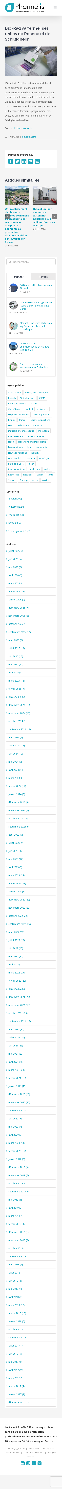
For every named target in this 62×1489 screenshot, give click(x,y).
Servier (11, 480)
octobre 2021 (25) (18, 1013)
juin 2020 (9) (15, 1118)
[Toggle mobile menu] (55, 7)
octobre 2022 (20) (18, 915)
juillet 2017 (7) (15, 1345)
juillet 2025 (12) (16, 648)
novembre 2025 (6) (18, 615)
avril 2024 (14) (15, 769)
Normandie (41, 447)
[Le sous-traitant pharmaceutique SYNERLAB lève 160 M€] (13, 344)
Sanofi (40, 474)
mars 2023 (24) (16, 875)
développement (41, 414)
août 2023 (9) (15, 834)
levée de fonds (15, 447)
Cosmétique (14, 409)
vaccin (35, 480)
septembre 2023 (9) (18, 826)
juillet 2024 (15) (16, 745)
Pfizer (31, 463)
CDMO (42, 398)
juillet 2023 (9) (15, 842)
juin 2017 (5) (15, 1353)
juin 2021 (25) (15, 1045)
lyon (29, 447)
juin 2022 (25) (15, 948)
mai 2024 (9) (15, 761)
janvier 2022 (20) (17, 988)
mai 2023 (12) (15, 859)
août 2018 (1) (15, 1264)
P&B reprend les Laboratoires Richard (36, 287)
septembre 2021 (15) (19, 1021)
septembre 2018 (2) (18, 1256)
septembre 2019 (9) (18, 1191)
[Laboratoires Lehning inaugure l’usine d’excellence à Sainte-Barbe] (13, 303)
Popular (18, 276)
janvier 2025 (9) (16, 696)
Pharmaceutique (16, 469)
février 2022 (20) (17, 980)
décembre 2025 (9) (18, 607)
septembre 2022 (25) (19, 923)
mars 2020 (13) (16, 1142)
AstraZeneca (14, 392)
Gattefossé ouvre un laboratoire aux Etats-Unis (34, 365)
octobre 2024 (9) (17, 721)
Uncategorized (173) (19, 531)
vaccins (45, 480)
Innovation (43, 430)
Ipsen (11, 441)
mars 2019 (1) (15, 1215)
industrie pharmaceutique (21, 430)
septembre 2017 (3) (18, 1337)
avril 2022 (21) (15, 964)
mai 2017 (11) (15, 1361)
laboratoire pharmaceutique (32, 441)
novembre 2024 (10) (19, 713)
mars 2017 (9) (15, 1378)
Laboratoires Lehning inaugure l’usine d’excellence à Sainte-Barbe (36, 305)
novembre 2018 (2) (18, 1240)
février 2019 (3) (16, 1224)
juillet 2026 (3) (15, 550)
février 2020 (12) (17, 1151)
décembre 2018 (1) (18, 1232)
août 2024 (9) (15, 737)
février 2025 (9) (16, 688)
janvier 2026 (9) (16, 599)
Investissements (36, 436)
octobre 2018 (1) (17, 1248)
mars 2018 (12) (16, 1305)
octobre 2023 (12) (18, 818)
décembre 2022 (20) (19, 899)
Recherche (13, 474)
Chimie (34, 403)
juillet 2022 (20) (16, 940)
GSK (10, 425)
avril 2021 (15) (15, 1061)
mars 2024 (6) (15, 778)
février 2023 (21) (17, 883)
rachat (47, 469)
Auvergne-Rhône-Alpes (36, 392)
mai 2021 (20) (15, 1053)
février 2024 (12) (17, 786)
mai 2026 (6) (15, 567)
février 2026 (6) (16, 591)
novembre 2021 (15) (19, 1005)
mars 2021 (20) (16, 1069)
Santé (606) (14, 522)
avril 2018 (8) (15, 1297)
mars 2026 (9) (15, 583)
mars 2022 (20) (16, 972)
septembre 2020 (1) (18, 1110)
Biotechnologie (27, 398)
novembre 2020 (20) (19, 1102)
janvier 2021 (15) (17, 1086)
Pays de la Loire (16, 463)
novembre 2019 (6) (18, 1175)
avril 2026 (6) (15, 575)
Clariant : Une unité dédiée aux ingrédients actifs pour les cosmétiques (36, 326)
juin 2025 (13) (15, 656)
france (22, 420)
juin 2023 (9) (15, 850)
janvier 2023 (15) (17, 891)
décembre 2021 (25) (19, 996)
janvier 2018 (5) (16, 1321)
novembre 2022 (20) (19, 907)
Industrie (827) (16, 506)
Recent (43, 276)
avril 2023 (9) (15, 867)
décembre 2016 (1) (18, 1402)
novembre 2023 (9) (18, 810)
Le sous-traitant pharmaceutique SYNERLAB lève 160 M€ (35, 346)
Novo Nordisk (14, 458)
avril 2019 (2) (15, 1207)
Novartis (35, 452)
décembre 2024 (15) (19, 705)
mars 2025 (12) (16, 680)
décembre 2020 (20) (19, 1094)
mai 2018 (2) (15, 1288)
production (34, 469)
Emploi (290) (15, 498)
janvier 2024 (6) (16, 794)
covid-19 (29, 409)
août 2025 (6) (15, 640)
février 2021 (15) (17, 1078)
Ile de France (23, 425)
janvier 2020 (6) (16, 1159)
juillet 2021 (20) (16, 1037)
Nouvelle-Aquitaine (17, 452)
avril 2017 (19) (15, 1369)
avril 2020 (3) (15, 1134)
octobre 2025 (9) (17, 623)
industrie (37, 425)
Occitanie (30, 458)
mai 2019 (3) (15, 1199)
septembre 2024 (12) (19, 729)
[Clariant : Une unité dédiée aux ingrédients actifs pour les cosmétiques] (13, 323)
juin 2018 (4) (15, 1280)
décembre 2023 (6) (18, 802)
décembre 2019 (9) (18, 1167)
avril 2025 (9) (15, 672)
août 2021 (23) (16, 1029)
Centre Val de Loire (17, 403)
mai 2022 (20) (15, 956)
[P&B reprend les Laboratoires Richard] (13, 285)
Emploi (11, 420)
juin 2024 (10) (15, 753)
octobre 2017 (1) (17, 1329)
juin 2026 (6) (15, 559)
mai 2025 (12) (15, 664)
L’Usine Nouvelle (23, 128)
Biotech (12, 398)
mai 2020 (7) (15, 1126)
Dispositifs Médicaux (18, 414)
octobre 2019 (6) (17, 1183)
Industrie (26, 136)
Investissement (15, 436)
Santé (33, 136)
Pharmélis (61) (16, 514)
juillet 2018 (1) (15, 1272)
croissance (42, 409)
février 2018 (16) (17, 1313)
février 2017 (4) (16, 1386)
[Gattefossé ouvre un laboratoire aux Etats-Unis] (13, 364)
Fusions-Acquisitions (40, 420)
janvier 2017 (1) (16, 1394)
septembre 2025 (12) (19, 632)
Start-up (24, 480)
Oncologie (44, 458)
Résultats (28, 474)
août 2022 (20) (16, 932)
